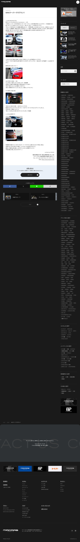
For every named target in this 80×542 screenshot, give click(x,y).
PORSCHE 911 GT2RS (65, 161)
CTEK (66, 246)
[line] (36, 186)
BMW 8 (63, 114)
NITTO (68, 279)
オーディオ (68, 336)
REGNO (72, 289)
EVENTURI (63, 254)
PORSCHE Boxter (64, 167)
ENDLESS (63, 252)
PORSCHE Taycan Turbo (65, 183)
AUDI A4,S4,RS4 (64, 101)
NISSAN (69, 155)
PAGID (71, 281)
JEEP (68, 126)
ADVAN (63, 224)
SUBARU (69, 189)
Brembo (68, 238)
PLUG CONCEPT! (71, 285)
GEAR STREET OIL (73, 256)
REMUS (63, 291)
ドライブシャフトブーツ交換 (66, 360)
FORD (72, 122)
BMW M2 (67, 114)
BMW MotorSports (71, 236)
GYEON (68, 258)
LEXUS (73, 130)
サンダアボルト (64, 310)
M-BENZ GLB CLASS (65, 142)
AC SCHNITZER (64, 222)
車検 (68, 349)
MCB (62, 277)
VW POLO (69, 204)
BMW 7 (72, 112)
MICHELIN (67, 277)
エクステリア (64, 334)
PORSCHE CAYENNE (65, 169)
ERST (72, 252)
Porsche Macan (64, 175)
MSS (72, 277)
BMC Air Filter (64, 236)
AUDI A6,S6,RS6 (64, 103)
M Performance (64, 269)
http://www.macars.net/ (48, 159)
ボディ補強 (63, 336)
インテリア (69, 334)
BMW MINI (63, 118)
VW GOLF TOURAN (65, 200)
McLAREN (63, 155)
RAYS (74, 287)
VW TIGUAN (71, 208)
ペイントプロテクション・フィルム (66, 314)
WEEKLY (64, 27)
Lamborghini (73, 126)
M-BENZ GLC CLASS (65, 144)
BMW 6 (67, 112)
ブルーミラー (64, 312)
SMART (69, 293)
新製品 (63, 393)
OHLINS (63, 281)
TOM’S (63, 297)
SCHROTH (63, 293)
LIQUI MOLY (72, 267)
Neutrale (63, 279)
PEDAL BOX (64, 283)
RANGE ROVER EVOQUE (66, 185)
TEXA (75, 295)
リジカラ (68, 316)
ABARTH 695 (70, 95)
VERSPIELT (64, 299)
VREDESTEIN (69, 301)
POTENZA (63, 287)
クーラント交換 (64, 362)
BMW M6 (68, 116)
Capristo (71, 240)
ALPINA (69, 97)
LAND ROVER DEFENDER (66, 130)
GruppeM (63, 258)
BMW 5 (63, 112)
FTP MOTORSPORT (71, 254)
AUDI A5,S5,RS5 (72, 101)
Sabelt (71, 291)
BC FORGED (71, 232)
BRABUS (63, 238)
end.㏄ (73, 250)
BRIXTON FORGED (65, 240)
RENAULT (73, 187)
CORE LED (68, 244)
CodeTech (63, 242)
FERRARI (63, 122)
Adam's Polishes (71, 222)
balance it (66, 230)
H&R (72, 258)
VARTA (71, 297)
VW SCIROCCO (64, 206)
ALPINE (68, 226)
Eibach (68, 250)
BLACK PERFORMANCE (71, 234)
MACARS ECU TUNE (72, 269)
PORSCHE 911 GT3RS (65, 165)
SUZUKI (74, 189)
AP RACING (74, 226)
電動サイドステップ (64, 318)
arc (62, 228)
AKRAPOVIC (72, 224)
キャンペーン (64, 389)
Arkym (66, 228)
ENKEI (68, 252)
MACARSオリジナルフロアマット (67, 271)
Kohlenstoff (63, 265)
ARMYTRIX (71, 228)
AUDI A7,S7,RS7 (72, 103)
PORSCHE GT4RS (65, 173)
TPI (66, 297)
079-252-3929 (27, 531)
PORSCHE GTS (72, 173)
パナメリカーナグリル (71, 310)
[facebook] (10, 186)
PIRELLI (69, 283)
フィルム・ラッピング (65, 338)
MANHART (63, 275)
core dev (63, 244)
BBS (71, 230)
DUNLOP (63, 250)
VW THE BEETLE (64, 208)
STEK (63, 295)
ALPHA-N (63, 226)
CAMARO (63, 120)
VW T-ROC (70, 206)
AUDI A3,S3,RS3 (70, 99)
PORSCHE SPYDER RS (65, 181)
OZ (67, 281)
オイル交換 (63, 349)
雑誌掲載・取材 (64, 391)
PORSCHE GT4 (72, 171)
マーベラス (63, 316)
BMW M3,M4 (73, 114)
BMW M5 (63, 116)
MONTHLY (73, 27)
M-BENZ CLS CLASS (65, 138)
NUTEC (72, 279)
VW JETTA (72, 202)
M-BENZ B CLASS (65, 134)
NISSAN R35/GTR (65, 157)
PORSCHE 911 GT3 (65, 163)
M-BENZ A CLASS (69, 132)
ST (72, 293)
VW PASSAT (64, 204)
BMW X (68, 118)
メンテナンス (73, 349)
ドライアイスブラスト (72, 366)
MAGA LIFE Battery (72, 273)
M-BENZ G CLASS (73, 140)
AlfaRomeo (63, 97)
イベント (69, 389)
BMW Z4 (73, 118)
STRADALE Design (69, 295)
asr (62, 230)
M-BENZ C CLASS (73, 134)
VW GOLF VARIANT (65, 202)
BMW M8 (73, 116)
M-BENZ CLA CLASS (65, 136)
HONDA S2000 (71, 124)
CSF (62, 246)
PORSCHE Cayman (65, 171)
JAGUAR (63, 126)
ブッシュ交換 (69, 358)
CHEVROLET (69, 120)
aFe (67, 224)
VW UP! (70, 210)
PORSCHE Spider (64, 179)
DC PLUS (71, 246)
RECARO (67, 289)
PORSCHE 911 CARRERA (66, 159)
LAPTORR (72, 265)
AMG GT (73, 97)
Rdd (62, 289)
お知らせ (70, 391)
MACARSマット (64, 273)
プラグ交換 (63, 358)
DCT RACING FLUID (65, 248)
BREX (73, 238)
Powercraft (69, 287)
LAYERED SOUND (65, 267)
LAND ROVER (64, 128)
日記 (74, 391)
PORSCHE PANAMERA (65, 177)
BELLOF (63, 234)
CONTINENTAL (69, 242)
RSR (67, 291)
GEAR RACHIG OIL (65, 256)
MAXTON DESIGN (70, 275)
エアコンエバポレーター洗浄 (66, 364)
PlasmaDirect (64, 285)
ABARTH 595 (64, 95)
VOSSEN (63, 301)
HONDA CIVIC (64, 124)
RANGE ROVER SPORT (65, 187)
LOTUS (63, 132)
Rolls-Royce (64, 189)
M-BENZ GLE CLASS (65, 146)
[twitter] (23, 186)
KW (68, 265)
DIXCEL (72, 248)
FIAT (68, 122)
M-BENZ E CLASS (65, 140)
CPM (73, 244)
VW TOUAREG (64, 210)
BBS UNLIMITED (64, 232)
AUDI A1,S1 (63, 99)
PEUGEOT (71, 157)
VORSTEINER (70, 299)
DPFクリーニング (64, 366)
